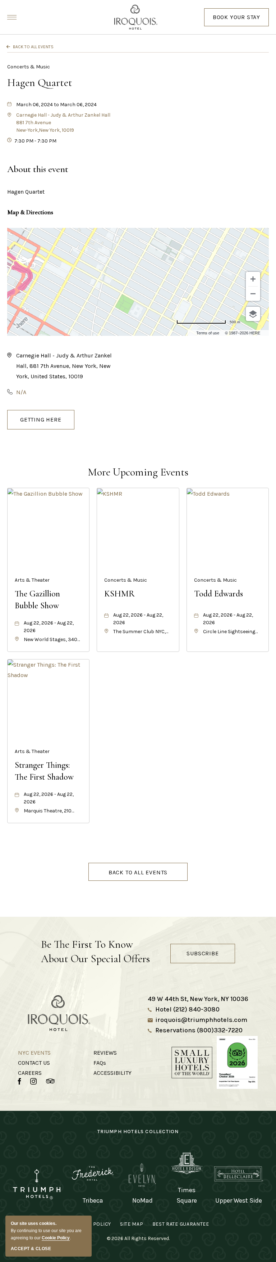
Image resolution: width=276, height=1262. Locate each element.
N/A (21, 392)
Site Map (131, 1224)
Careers (30, 1072)
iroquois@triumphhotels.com (201, 1020)
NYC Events (34, 1052)
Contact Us (34, 1062)
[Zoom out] (253, 294)
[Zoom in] (253, 279)
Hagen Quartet (39, 82)
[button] (40, 419)
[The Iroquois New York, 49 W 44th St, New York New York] (138, 17)
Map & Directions (30, 212)
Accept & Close (31, 1248)
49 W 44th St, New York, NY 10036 (198, 999)
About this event (37, 169)
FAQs (99, 1062)
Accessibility (112, 1072)
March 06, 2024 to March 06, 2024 (56, 105)
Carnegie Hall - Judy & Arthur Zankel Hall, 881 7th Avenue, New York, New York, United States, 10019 (64, 366)
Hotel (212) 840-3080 (187, 1009)
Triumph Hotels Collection (138, 1131)
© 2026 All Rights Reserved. (138, 1238)
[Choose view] (253, 314)
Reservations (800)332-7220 (199, 1030)
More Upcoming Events (138, 472)
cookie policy (56, 1237)
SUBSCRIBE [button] (202, 953)
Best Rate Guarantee (180, 1224)
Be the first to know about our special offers (95, 951)
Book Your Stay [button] (236, 20)
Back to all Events (33, 46)
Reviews (105, 1052)
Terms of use (207, 333)
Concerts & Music (28, 67)
